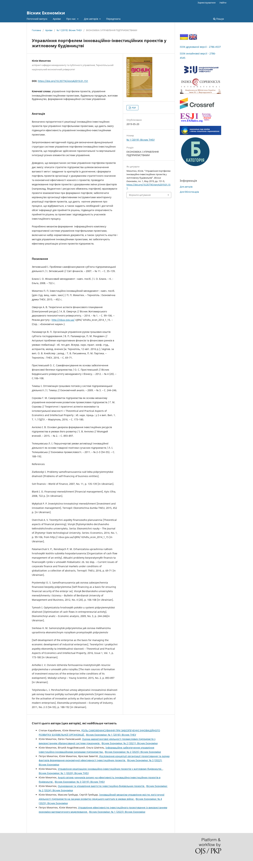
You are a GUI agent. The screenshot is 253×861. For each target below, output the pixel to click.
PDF (133, 107)
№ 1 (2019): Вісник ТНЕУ (69, 30)
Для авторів (91, 18)
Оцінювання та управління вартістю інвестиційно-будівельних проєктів (101, 786)
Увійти (222, 2)
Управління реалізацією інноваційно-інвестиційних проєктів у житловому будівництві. (110, 769)
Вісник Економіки (46, 13)
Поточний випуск (37, 18)
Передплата (113, 18)
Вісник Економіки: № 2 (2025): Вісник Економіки (133, 752)
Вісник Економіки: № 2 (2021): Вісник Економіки (130, 743)
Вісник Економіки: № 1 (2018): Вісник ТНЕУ (111, 734)
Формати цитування (140, 194)
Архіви (57, 18)
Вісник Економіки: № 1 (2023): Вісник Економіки (117, 811)
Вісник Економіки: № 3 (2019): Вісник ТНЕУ (80, 781)
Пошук (219, 18)
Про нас (71, 18)
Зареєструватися (206, 2)
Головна (36, 30)
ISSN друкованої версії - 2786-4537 (200, 46)
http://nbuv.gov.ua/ (63, 319)
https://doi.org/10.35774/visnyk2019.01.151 (63, 81)
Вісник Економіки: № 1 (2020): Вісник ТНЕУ (64, 773)
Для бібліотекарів (189, 191)
